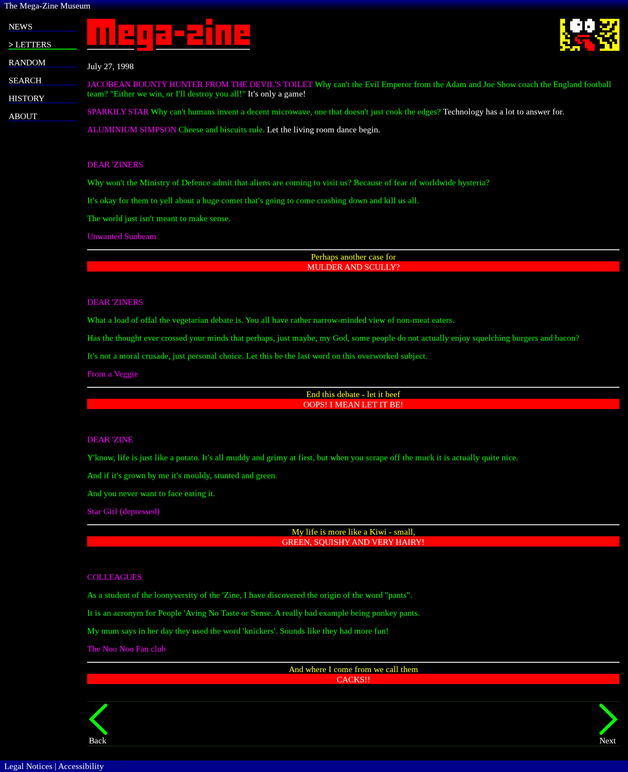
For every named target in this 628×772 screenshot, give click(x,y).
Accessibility (81, 766)
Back (97, 740)
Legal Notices (28, 766)
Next (607, 740)
